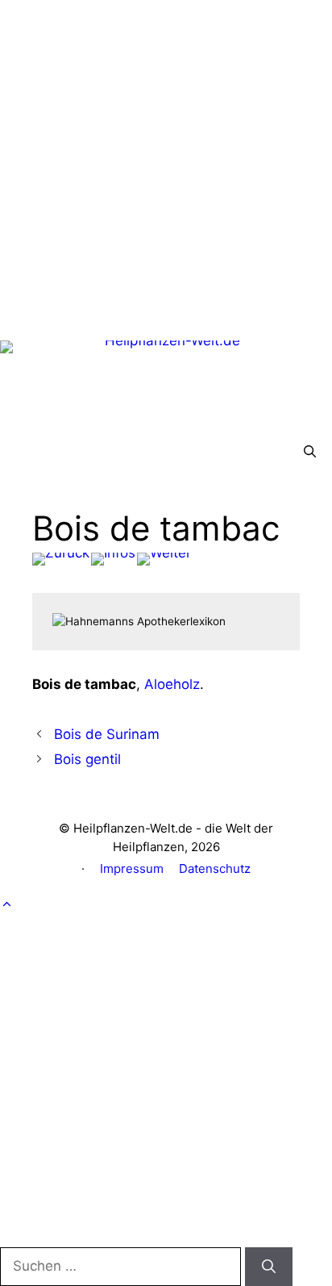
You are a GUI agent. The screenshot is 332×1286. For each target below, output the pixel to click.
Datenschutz (215, 868)
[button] (310, 452)
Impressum (132, 868)
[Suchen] (269, 1266)
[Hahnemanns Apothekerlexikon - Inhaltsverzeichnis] (113, 559)
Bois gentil (87, 759)
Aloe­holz (172, 684)
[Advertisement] (166, 166)
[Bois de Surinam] (60, 559)
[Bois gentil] (164, 559)
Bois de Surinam (107, 734)
